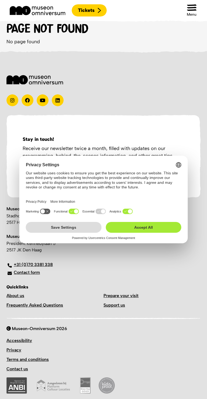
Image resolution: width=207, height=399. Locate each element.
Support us (114, 305)
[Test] (27, 100)
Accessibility (19, 340)
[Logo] (37, 10)
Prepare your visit (121, 295)
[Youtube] (43, 100)
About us (15, 295)
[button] (192, 10)
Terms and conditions (27, 359)
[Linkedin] (58, 100)
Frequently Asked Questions (34, 305)
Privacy (13, 350)
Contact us (17, 368)
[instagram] (12, 100)
